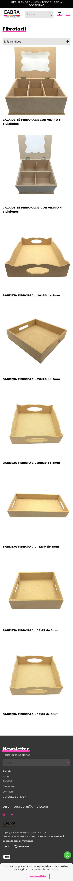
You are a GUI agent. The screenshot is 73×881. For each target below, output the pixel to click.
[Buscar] (50, 14)
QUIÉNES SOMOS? (14, 796)
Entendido (38, 876)
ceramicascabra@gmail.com (25, 806)
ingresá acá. (58, 836)
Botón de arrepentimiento (18, 841)
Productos (9, 786)
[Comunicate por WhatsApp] (67, 855)
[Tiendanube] (16, 847)
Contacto (8, 791)
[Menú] (68, 14)
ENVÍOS (7, 781)
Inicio (6, 776)
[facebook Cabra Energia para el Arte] (12, 814)
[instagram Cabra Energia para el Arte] (4, 814)
